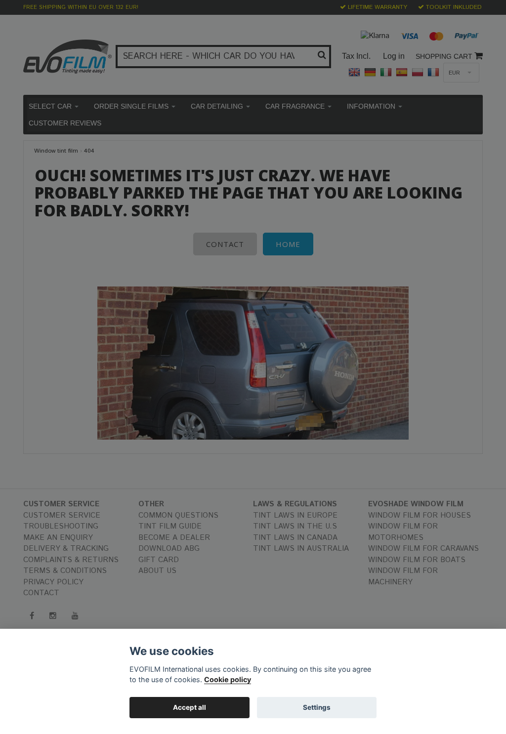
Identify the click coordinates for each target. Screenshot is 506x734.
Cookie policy (227, 679)
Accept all (189, 707)
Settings (317, 707)
